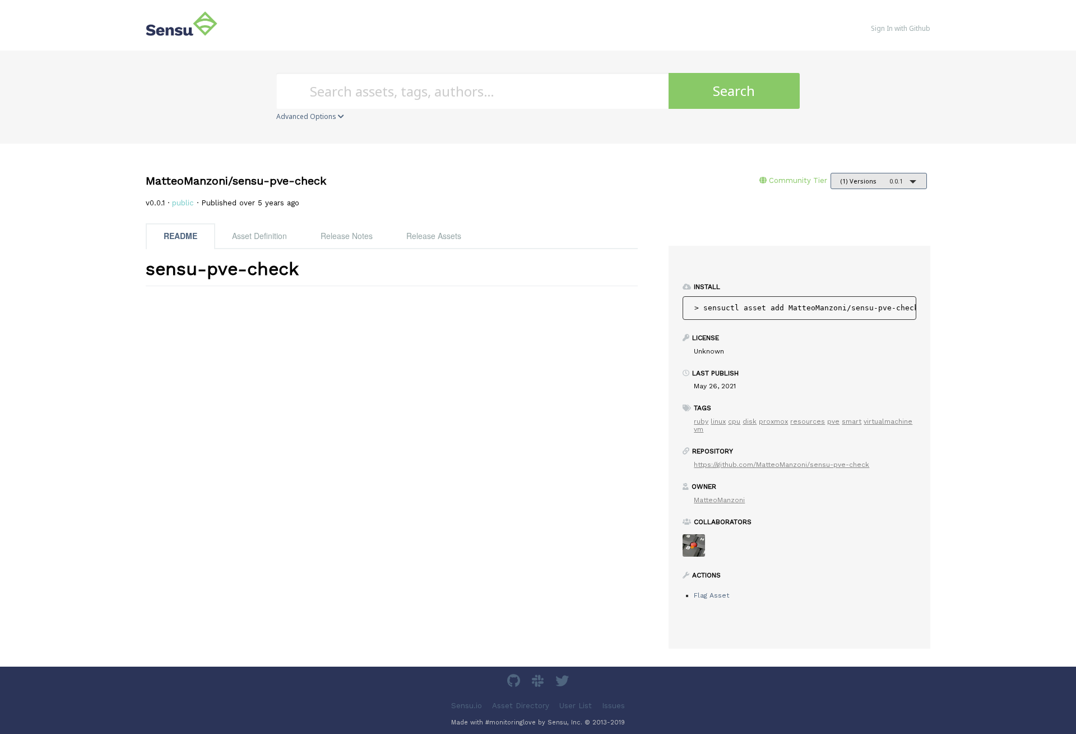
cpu (734, 421)
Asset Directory (520, 705)
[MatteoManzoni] (698, 549)
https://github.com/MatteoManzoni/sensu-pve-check (781, 465)
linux (718, 421)
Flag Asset (711, 595)
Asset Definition (259, 235)
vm (698, 429)
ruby (701, 421)
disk (750, 421)
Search (734, 90)
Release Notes (347, 235)
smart (851, 421)
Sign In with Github (900, 28)
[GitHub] (515, 682)
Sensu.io (466, 705)
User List (575, 705)
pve (833, 421)
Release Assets (433, 235)
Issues (613, 705)
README (180, 235)
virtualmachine (888, 421)
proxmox (773, 421)
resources (807, 421)
